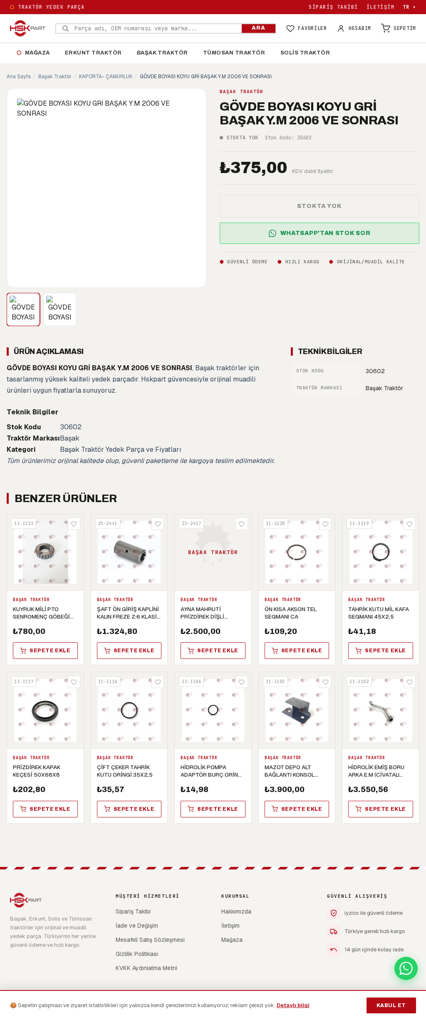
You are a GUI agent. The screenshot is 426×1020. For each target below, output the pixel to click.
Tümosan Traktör (234, 53)
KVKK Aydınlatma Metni (146, 968)
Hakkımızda (236, 911)
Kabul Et (391, 1005)
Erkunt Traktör (93, 53)
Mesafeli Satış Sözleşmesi (150, 939)
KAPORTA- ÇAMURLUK (105, 76)
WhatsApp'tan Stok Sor (325, 233)
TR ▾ (409, 7)
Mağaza (33, 53)
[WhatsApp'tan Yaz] (406, 968)
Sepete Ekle (50, 651)
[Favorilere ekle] (74, 523)
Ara (258, 28)
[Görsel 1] (23, 309)
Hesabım (360, 28)
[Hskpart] (27, 28)
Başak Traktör (162, 53)
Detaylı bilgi (293, 1005)
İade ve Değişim (137, 925)
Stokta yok (319, 206)
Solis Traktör (305, 53)
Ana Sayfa (19, 76)
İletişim (381, 7)
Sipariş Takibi (333, 7)
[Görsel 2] (60, 309)
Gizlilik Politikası (137, 954)
